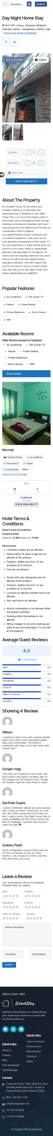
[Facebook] (5, 1029)
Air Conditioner (14, 344)
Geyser (11, 351)
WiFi (32, 364)
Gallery (43, 59)
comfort (28, 902)
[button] (29, 4)
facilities (28, 891)
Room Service (15, 364)
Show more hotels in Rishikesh (20, 33)
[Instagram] (13, 1029)
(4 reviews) (14, 59)
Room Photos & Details (14, 474)
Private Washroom (17, 357)
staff (5, 891)
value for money (11, 913)
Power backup (30, 351)
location (30, 913)
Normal (8, 450)
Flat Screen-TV (37, 344)
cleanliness (8, 902)
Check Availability (26, 181)
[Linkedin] (21, 1029)
